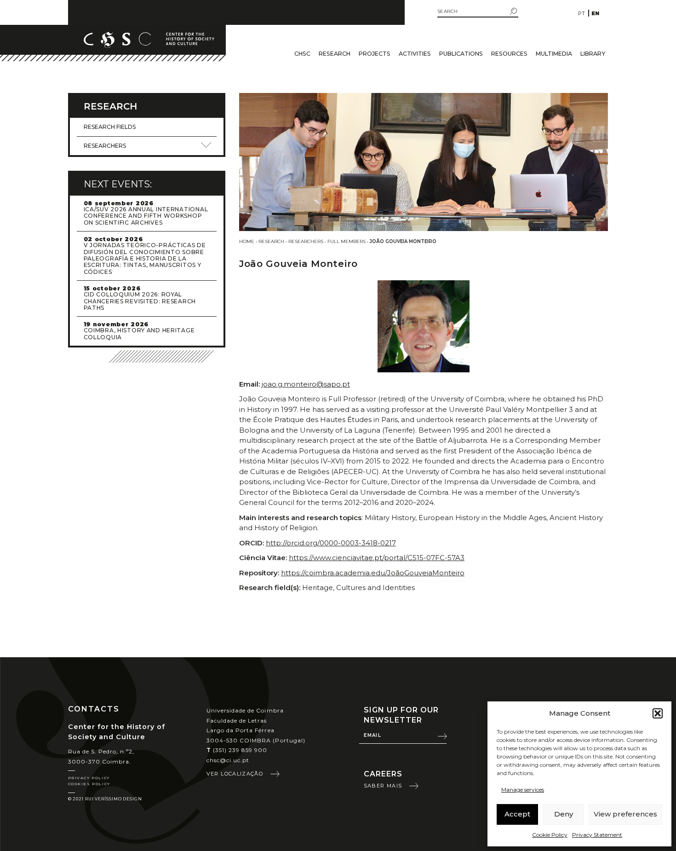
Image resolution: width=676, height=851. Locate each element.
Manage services (522, 789)
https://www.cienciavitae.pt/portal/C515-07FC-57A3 (376, 557)
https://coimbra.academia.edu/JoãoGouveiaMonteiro (372, 572)
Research (334, 53)
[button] (657, 713)
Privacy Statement (597, 834)
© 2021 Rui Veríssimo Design (105, 798)
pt (581, 13)
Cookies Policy (89, 784)
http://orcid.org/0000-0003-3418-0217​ (331, 542)
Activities (415, 53)
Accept (517, 814)
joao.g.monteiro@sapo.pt (306, 384)
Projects (374, 53)
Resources (509, 53)
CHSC (302, 53)
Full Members (346, 241)
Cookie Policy (549, 834)
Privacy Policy (89, 778)
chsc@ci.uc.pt (228, 760)
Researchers (305, 241)
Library (592, 53)
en (595, 13)
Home (246, 241)
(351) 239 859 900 (237, 750)
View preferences (625, 814)
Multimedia (554, 53)
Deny (563, 814)
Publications (461, 53)
